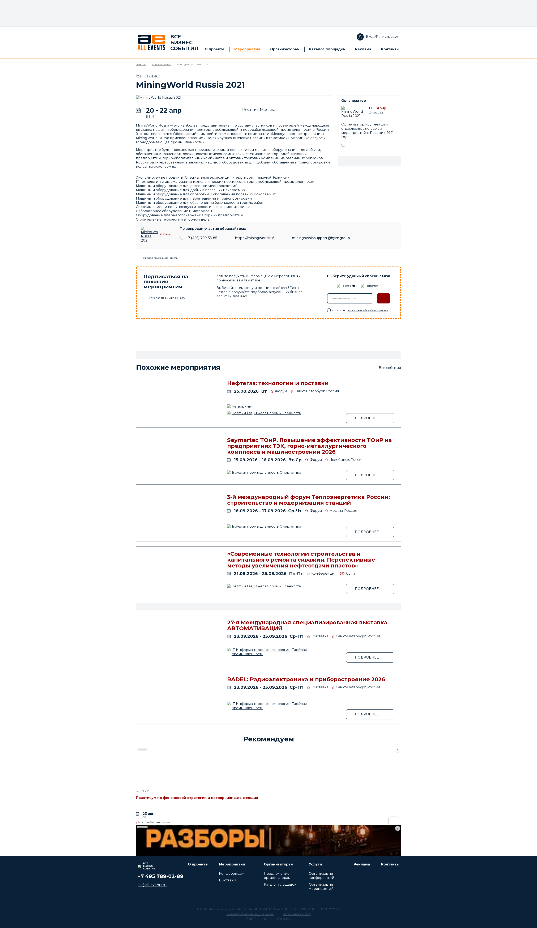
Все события (390, 368)
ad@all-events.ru (152, 885)
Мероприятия (247, 49)
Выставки (227, 880)
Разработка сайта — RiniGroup (268, 919)
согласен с (360, 310)
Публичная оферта (297, 914)
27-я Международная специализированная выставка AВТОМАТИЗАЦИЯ (307, 625)
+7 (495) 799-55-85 (201, 238)
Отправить (383, 298)
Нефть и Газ (242, 413)
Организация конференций (321, 876)
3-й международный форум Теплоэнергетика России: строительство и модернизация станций (308, 500)
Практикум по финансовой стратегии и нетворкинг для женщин (197, 798)
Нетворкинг (242, 406)
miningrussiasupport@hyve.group (321, 238)
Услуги (315, 864)
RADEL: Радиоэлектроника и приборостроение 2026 (306, 679)
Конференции (232, 874)
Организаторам (285, 49)
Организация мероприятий (321, 886)
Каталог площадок (327, 49)
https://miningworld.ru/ (254, 238)
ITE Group (377, 108)
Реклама (363, 49)
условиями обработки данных (368, 310)
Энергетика (290, 472)
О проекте (214, 49)
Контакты (390, 49)
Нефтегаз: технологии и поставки (278, 383)
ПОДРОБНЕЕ (367, 418)
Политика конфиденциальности (250, 914)
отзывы (378, 112)
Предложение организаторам (277, 876)
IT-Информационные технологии (261, 650)
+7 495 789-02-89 (160, 876)
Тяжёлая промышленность (159, 257)
